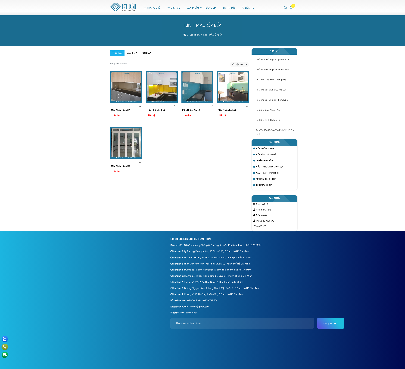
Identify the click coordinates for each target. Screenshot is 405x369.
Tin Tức (230, 7)
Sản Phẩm (193, 7)
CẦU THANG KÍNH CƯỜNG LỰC (270, 167)
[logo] (123, 13)
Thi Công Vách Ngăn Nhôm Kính (271, 100)
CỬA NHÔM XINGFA (265, 148)
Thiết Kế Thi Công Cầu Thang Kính (272, 70)
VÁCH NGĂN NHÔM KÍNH (267, 173)
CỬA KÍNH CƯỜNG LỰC (266, 154)
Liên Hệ (249, 7)
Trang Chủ (153, 7)
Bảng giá (211, 7)
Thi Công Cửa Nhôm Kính (268, 110)
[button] (285, 8)
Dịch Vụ (175, 7)
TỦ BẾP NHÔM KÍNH (264, 161)
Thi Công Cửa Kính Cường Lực (270, 80)
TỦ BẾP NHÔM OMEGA (266, 179)
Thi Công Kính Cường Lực (268, 120)
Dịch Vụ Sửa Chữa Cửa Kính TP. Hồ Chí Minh (274, 132)
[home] (185, 35)
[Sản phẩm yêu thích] (140, 106)
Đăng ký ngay (331, 323)
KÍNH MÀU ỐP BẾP (264, 185)
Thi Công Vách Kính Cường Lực (270, 90)
